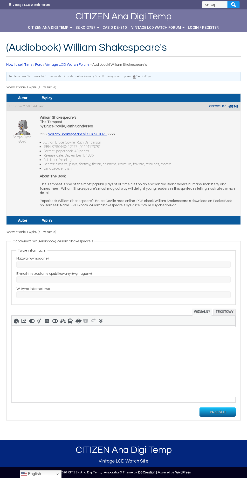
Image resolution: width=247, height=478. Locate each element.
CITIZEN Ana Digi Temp (48, 27)
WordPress (183, 472)
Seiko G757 (85, 27)
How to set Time (19, 64)
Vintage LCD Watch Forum (31, 5)
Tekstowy (224, 311)
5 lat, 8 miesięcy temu (109, 76)
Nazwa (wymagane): (32, 258)
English (34, 474)
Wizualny (202, 311)
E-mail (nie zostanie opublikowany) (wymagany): (54, 273)
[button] (16, 320)
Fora (38, 64)
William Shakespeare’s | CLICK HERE (77, 134)
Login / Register (203, 27)
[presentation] (16, 320)
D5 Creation (146, 472)
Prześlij (218, 412)
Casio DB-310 (115, 27)
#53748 (233, 106)
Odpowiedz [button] (217, 106)
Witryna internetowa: (33, 289)
